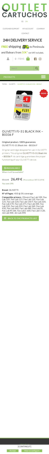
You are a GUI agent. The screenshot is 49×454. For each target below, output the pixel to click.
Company (41, 29)
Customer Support (11, 29)
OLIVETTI (12, 84)
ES (22, 21)
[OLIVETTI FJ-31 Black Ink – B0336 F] (24, 105)
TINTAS (4, 84)
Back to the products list (22, 218)
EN (26, 21)
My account (27, 29)
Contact (25, 33)
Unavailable (13, 168)
